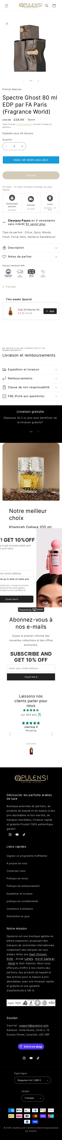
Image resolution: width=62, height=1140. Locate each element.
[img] (31, 710)
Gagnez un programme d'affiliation (27, 855)
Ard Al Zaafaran (45, 958)
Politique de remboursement (23, 885)
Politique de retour (17, 878)
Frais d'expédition (24, 124)
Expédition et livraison (20, 893)
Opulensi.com (18, 1128)
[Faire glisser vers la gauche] (23, 80)
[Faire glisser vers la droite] (38, 80)
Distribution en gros (18, 916)
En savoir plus (35, 224)
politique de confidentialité (22, 901)
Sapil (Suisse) (38, 954)
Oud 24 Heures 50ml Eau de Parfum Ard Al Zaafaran (29, 309)
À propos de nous (17, 863)
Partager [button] (11, 286)
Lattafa (28, 958)
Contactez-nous (16, 870)
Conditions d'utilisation (20, 908)
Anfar (10, 958)
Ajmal (11, 963)
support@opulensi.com (34, 1025)
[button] (6, 5)
